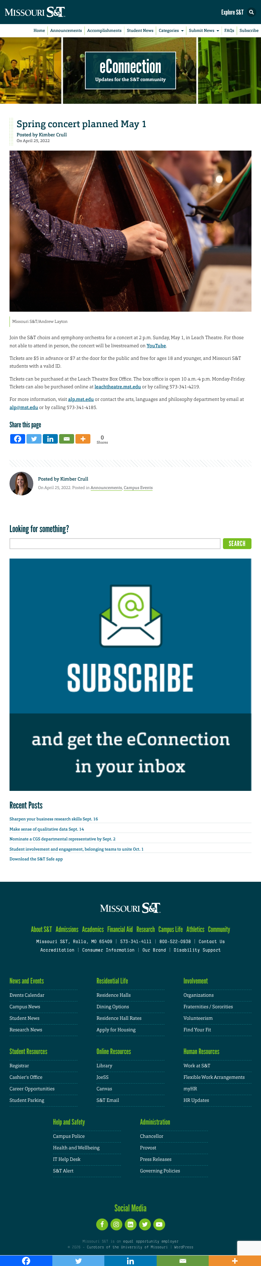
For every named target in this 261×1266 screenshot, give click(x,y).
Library (104, 1066)
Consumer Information (108, 950)
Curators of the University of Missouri (127, 1247)
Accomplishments (104, 30)
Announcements (66, 30)
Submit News (201, 30)
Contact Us (211, 942)
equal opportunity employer (150, 1242)
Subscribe (249, 30)
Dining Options (113, 1007)
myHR (190, 1089)
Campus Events (138, 487)
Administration (155, 1122)
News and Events (27, 981)
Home (39, 30)
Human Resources (202, 1051)
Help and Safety (69, 1122)
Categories (169, 30)
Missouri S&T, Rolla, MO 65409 (74, 942)
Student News (140, 30)
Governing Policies (160, 1171)
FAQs (229, 30)
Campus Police (69, 1136)
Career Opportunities (32, 1089)
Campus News (25, 1007)
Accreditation (57, 950)
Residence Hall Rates (119, 1018)
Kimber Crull (53, 135)
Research (145, 929)
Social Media (131, 1208)
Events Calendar (27, 995)
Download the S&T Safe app (36, 859)
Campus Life (170, 929)
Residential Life (112, 981)
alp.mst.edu (81, 399)
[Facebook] (17, 439)
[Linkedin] (50, 439)
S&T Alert (63, 1171)
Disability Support (197, 950)
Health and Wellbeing (76, 1148)
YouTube (156, 346)
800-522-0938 (175, 942)
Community (219, 929)
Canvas (104, 1089)
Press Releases (156, 1159)
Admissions (66, 929)
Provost (148, 1148)
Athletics (195, 929)
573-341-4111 (135, 942)
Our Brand (154, 950)
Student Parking (27, 1100)
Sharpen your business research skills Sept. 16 (54, 819)
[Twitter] (34, 439)
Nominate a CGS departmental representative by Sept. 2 (63, 839)
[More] (82, 439)
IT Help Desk (67, 1159)
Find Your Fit (197, 1030)
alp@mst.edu (24, 408)
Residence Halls (114, 995)
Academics (93, 929)
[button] (251, 12)
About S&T (41, 929)
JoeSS (102, 1077)
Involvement (196, 981)
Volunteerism (198, 1018)
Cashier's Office (26, 1077)
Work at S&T (197, 1066)
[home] (47, 12)
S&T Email (108, 1100)
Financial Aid (120, 929)
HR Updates (196, 1100)
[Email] (66, 439)
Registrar (19, 1066)
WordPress (183, 1247)
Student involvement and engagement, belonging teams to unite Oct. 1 (77, 849)
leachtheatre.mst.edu (117, 387)
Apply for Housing (116, 1030)
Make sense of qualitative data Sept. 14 (47, 829)
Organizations (199, 995)
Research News (26, 1030)
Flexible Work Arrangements (214, 1077)
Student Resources (28, 1051)
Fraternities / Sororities (208, 1007)
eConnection (130, 66)
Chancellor (151, 1136)
